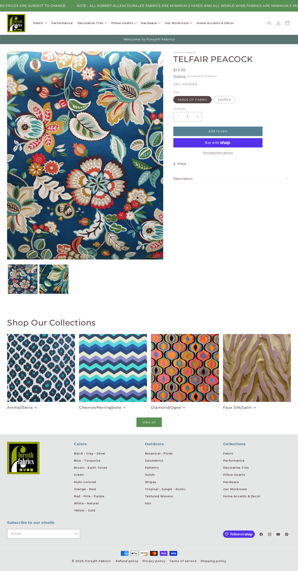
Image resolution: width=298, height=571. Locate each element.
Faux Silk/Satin (237, 407)
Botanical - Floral (159, 453)
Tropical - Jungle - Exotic (165, 489)
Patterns (152, 468)
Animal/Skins (20, 407)
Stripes (150, 482)
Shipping (179, 76)
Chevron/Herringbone (100, 407)
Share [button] (181, 163)
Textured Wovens (159, 496)
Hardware (231, 482)
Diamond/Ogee (166, 407)
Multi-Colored (85, 482)
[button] (40, 23)
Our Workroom (235, 489)
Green (79, 475)
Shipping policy (213, 561)
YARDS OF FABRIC (192, 99)
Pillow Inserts (234, 475)
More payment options (218, 152)
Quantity (179, 108)
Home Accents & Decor (241, 496)
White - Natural (86, 503)
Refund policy (127, 561)
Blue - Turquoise (87, 460)
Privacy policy (154, 561)
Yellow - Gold (84, 510)
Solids (150, 475)
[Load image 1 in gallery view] (22, 279)
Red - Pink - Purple (89, 496)
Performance (233, 460)
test (148, 503)
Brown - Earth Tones (90, 468)
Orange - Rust (85, 489)
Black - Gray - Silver (89, 453)
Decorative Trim (236, 468)
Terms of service (182, 561)
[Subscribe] (75, 534)
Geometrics (154, 460)
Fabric (228, 453)
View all (149, 422)
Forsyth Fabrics (98, 561)
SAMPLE (224, 99)
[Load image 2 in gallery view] (54, 279)
